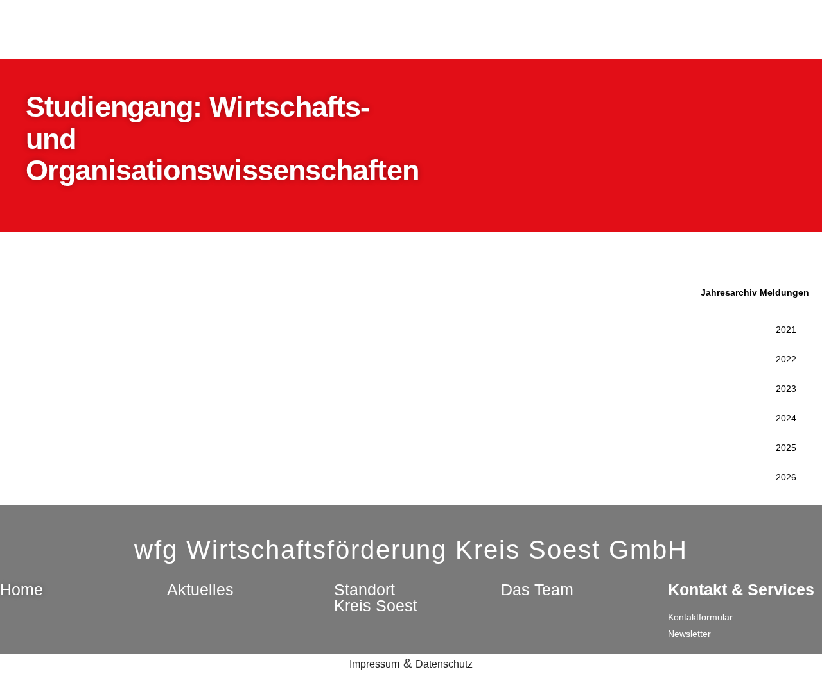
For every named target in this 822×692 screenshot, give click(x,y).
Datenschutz (444, 664)
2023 (786, 389)
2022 (786, 359)
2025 (786, 448)
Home (21, 589)
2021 (786, 330)
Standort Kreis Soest (375, 597)
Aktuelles (200, 589)
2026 (786, 477)
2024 (786, 418)
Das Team (537, 589)
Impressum (374, 664)
